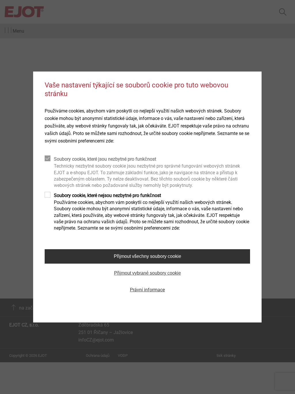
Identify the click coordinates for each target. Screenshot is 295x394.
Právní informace (147, 289)
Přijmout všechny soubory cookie (147, 256)
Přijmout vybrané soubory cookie (147, 273)
